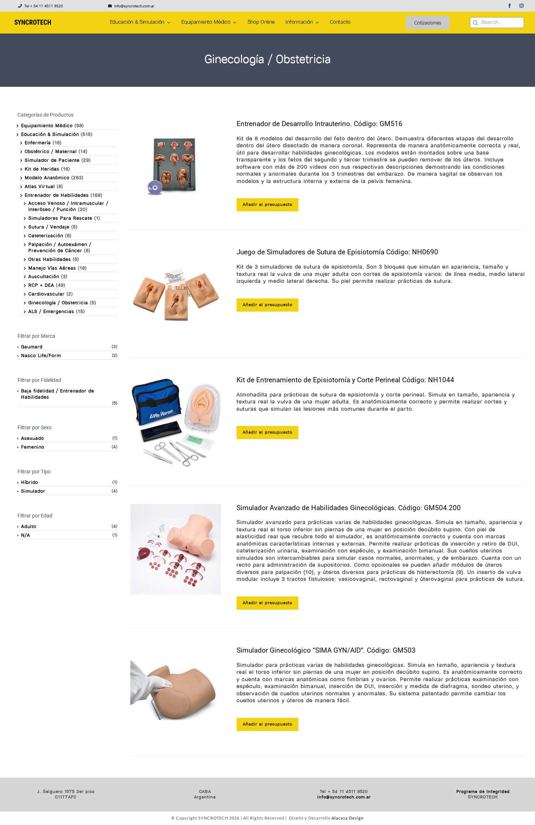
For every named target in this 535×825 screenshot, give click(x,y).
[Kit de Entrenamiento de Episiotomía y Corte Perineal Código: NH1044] (175, 421)
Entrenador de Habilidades (57, 195)
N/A (25, 535)
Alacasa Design (348, 818)
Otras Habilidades (49, 259)
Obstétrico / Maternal (51, 151)
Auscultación (43, 276)
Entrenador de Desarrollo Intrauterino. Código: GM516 (320, 124)
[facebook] (509, 6)
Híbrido (29, 482)
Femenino (32, 447)
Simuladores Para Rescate (60, 218)
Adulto (28, 526)
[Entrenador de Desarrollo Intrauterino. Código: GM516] (175, 165)
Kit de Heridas (42, 169)
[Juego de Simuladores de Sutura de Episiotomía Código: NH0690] (175, 293)
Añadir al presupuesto (267, 205)
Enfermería (38, 143)
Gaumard (32, 347)
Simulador (33, 491)
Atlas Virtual (40, 186)
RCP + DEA (41, 285)
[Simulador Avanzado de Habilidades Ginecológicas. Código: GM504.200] (175, 549)
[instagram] (521, 6)
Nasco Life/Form (41, 355)
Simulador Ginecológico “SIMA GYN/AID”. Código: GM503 (326, 650)
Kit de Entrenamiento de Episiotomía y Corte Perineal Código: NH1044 (345, 380)
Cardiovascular (46, 294)
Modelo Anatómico (47, 178)
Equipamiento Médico (47, 126)
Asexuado (32, 438)
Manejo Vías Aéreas (52, 268)
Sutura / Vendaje (49, 227)
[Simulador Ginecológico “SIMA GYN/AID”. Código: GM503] (175, 692)
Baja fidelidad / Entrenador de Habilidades (57, 394)
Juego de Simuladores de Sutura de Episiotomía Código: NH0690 (337, 252)
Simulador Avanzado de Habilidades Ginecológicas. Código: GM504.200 (349, 508)
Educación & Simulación (50, 134)
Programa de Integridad (483, 792)
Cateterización (45, 236)
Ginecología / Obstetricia (58, 303)
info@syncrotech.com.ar (344, 797)
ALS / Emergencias (51, 311)
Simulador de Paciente (52, 160)
